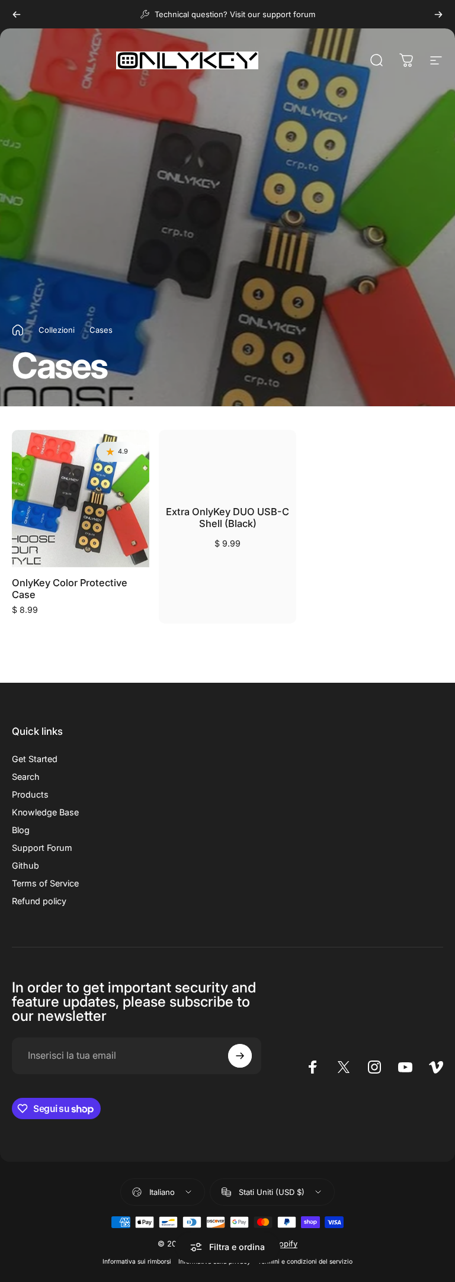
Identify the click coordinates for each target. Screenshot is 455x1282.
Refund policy (39, 901)
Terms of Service (45, 883)
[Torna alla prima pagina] (18, 330)
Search (26, 777)
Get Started (34, 759)
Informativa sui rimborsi (136, 1261)
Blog (21, 830)
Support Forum (42, 848)
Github (25, 865)
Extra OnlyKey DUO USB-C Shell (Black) (227, 518)
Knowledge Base (45, 812)
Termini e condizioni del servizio (305, 1261)
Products (30, 794)
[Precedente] (17, 14)
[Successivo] (438, 14)
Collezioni (57, 330)
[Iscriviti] (240, 1056)
